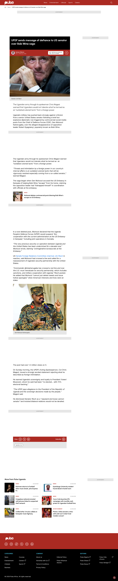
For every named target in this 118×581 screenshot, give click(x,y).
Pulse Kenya (84, 564)
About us (39, 557)
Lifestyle (63, 2)
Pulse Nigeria (84, 557)
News (45, 2)
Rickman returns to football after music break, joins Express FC (27, 489)
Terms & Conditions (42, 564)
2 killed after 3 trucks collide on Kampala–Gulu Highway (26, 513)
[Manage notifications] (114, 577)
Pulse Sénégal (104, 562)
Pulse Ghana (84, 560)
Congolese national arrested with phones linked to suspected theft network (27, 501)
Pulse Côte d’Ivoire (103, 558)
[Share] (66, 53)
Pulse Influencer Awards (62, 561)
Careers (77, 2)
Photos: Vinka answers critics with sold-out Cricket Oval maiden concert (63, 514)
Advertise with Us (42, 560)
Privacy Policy (40, 567)
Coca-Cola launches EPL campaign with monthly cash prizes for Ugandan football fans (64, 501)
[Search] (111, 3)
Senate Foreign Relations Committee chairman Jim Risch (39, 256)
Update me (19, 445)
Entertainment (54, 2)
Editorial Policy (62, 557)
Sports (70, 2)
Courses (21, 557)
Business (7, 567)
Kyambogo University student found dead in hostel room (63, 488)
